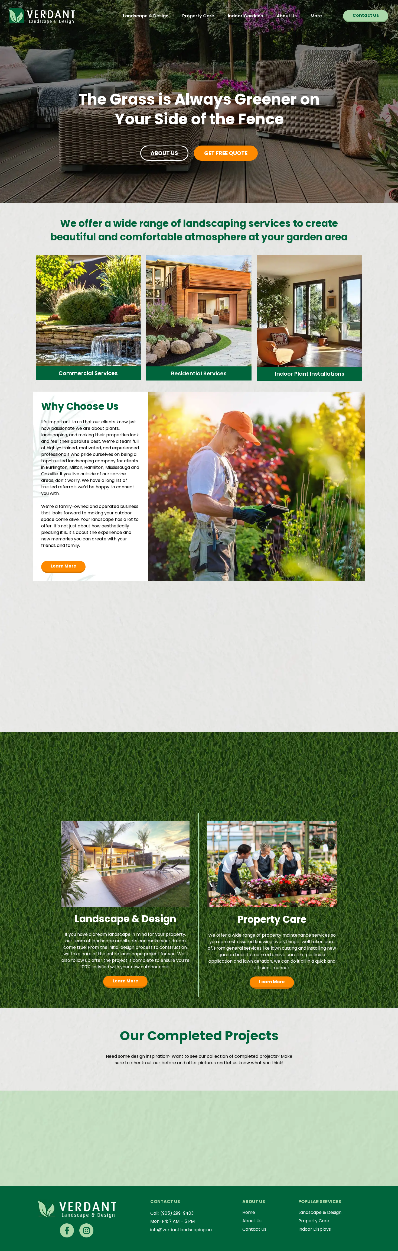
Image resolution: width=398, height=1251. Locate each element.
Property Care (198, 16)
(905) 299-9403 (177, 1213)
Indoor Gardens (245, 16)
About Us (287, 16)
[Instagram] (86, 1230)
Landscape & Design (145, 16)
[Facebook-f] (67, 1230)
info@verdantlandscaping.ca (181, 1230)
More (316, 16)
